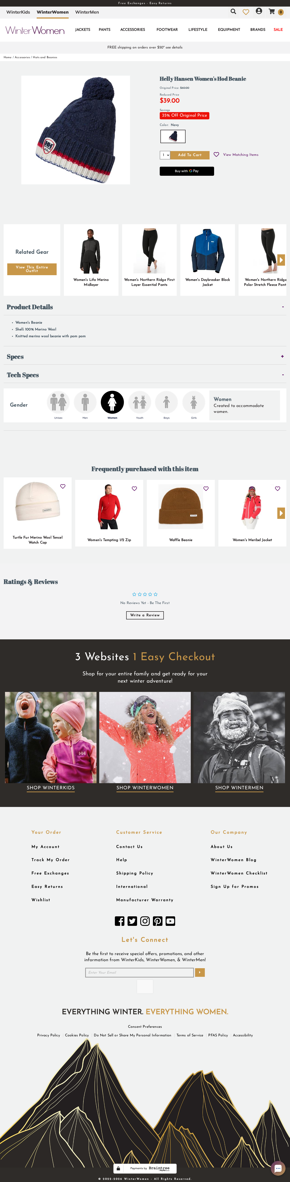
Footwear (167, 30)
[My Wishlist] (246, 12)
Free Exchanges (50, 873)
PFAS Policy (218, 1035)
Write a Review (145, 615)
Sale (278, 30)
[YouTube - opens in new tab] (170, 922)
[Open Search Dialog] (233, 12)
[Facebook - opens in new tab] (119, 922)
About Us (222, 847)
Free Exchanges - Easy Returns (145, 3)
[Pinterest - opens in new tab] (157, 922)
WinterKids (18, 12)
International (132, 887)
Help (121, 860)
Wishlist (41, 900)
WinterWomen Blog (234, 860)
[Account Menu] (259, 12)
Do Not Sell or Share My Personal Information (132, 1035)
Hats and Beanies (45, 57)
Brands (257, 30)
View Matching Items (241, 155)
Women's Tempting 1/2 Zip (109, 540)
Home (8, 57)
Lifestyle (197, 30)
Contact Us (129, 847)
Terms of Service (189, 1035)
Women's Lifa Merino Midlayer (91, 282)
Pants (104, 30)
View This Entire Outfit (32, 269)
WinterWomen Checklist (239, 873)
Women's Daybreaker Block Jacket (207, 282)
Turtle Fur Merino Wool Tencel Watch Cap (38, 540)
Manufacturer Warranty (145, 900)
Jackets (82, 30)
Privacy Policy (48, 1035)
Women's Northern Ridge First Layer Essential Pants (149, 282)
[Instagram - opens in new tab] (145, 922)
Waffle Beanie (180, 540)
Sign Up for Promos (235, 887)
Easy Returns (47, 887)
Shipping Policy (135, 873)
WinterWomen (53, 12)
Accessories (132, 30)
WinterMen (87, 12)
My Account (45, 847)
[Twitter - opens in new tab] (132, 922)
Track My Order (50, 860)
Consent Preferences (145, 1027)
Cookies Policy (77, 1035)
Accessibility (243, 1035)
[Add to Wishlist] (216, 155)
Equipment (229, 30)
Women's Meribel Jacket (252, 540)
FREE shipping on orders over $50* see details (145, 47)
